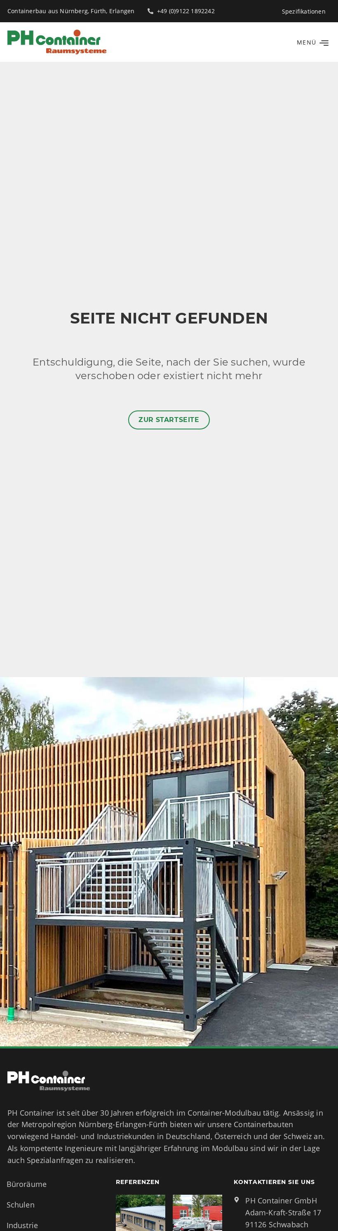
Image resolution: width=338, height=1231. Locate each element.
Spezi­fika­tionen (304, 11)
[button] (311, 42)
